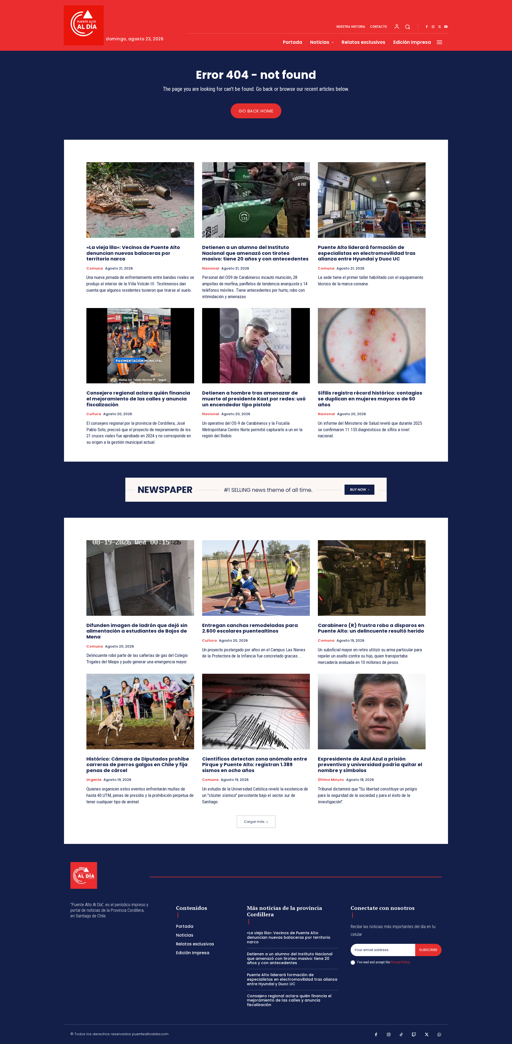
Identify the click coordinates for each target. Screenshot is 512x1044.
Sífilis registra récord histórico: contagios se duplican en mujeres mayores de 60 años (370, 398)
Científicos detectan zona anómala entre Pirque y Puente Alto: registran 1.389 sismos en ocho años (254, 764)
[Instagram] (433, 27)
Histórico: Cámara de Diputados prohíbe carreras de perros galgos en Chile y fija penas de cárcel (137, 764)
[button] (407, 26)
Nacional (210, 268)
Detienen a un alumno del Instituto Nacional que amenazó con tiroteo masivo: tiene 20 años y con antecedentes (255, 253)
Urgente (93, 780)
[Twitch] (414, 1035)
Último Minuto (331, 780)
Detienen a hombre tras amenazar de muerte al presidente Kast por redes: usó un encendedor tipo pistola (254, 398)
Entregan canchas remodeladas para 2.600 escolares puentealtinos (250, 628)
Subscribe (428, 949)
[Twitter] (439, 27)
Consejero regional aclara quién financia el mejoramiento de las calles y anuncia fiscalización (138, 398)
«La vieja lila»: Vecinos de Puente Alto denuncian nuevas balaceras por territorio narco (133, 253)
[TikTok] (401, 1035)
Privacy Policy (400, 962)
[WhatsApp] (439, 1035)
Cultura (93, 414)
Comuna (94, 268)
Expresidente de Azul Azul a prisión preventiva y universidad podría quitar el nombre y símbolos (370, 764)
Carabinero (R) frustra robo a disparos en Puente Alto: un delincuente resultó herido (371, 628)
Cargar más (254, 821)
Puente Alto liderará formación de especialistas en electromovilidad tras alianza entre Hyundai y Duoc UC (366, 253)
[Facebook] (426, 27)
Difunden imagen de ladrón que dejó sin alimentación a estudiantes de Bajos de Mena (136, 631)
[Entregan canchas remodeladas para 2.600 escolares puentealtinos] (256, 578)
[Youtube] (446, 27)
